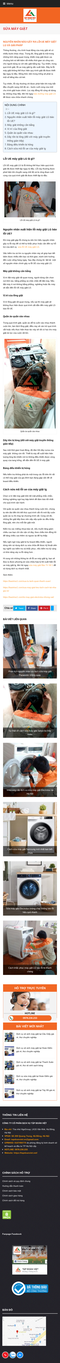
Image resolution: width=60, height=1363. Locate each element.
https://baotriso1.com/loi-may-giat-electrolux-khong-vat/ (28, 597)
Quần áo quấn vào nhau (20, 133)
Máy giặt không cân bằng (20, 125)
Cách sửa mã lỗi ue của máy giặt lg (26, 148)
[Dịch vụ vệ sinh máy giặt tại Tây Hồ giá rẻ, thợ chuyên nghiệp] (9, 1093)
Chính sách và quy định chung (16, 1181)
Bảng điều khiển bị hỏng (20, 144)
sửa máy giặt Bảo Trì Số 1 (40, 565)
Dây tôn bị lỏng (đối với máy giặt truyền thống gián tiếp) (28, 138)
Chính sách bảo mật (11, 1191)
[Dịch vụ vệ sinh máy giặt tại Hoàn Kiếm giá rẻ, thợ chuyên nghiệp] (9, 1051)
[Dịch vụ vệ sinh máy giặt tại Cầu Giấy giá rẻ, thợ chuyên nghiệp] (9, 1037)
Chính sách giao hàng (12, 1195)
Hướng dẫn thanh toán (12, 1186)
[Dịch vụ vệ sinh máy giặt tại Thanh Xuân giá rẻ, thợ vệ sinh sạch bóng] (9, 1065)
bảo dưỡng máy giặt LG (45, 94)
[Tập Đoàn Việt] (30, 15)
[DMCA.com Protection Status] (6, 1218)
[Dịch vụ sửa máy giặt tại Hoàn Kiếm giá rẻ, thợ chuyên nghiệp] (9, 1079)
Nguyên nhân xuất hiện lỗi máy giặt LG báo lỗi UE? (30, 119)
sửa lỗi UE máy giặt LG (28, 247)
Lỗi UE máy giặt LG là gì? (21, 113)
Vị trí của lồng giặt (17, 129)
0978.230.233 (30, 1018)
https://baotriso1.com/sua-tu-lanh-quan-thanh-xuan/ (27, 581)
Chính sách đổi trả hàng (13, 1200)
